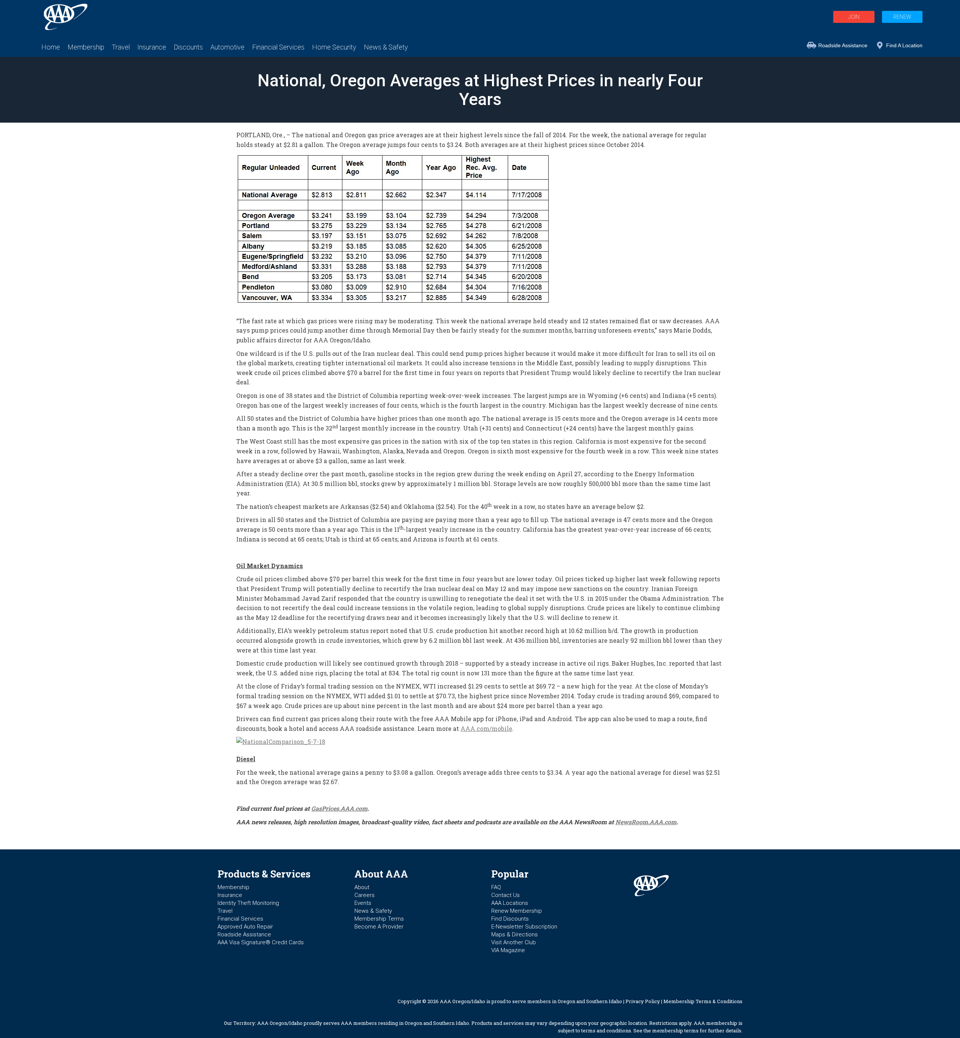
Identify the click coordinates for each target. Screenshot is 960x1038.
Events (362, 903)
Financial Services (240, 918)
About (361, 887)
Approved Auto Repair (245, 926)
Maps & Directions (514, 934)
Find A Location (904, 45)
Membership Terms (379, 918)
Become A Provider (379, 926)
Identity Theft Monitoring (248, 903)
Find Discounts (510, 918)
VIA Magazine (508, 950)
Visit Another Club (513, 942)
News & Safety (373, 911)
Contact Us (505, 895)
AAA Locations (509, 903)
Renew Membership (516, 911)
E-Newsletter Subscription (524, 926)
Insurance (230, 895)
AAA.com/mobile (486, 728)
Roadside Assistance (842, 45)
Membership (233, 887)
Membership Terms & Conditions (702, 1001)
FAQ (496, 887)
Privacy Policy (643, 1001)
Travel (225, 911)
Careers (364, 895)
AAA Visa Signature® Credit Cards (261, 942)
